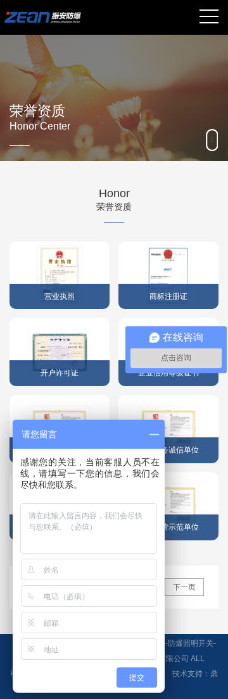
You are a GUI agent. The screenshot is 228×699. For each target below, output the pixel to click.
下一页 (184, 587)
